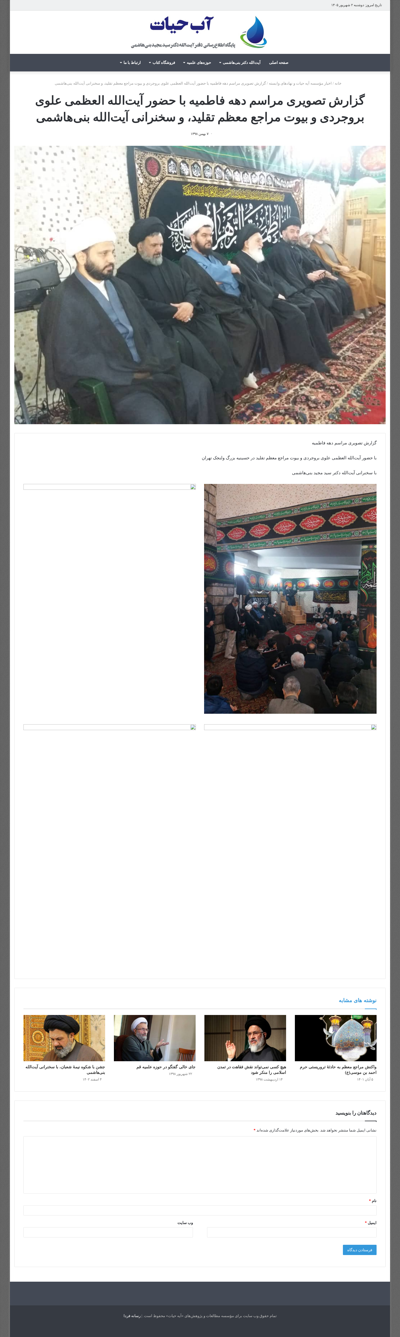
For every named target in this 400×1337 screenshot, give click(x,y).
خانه (338, 83)
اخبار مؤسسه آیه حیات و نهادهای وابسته (300, 83)
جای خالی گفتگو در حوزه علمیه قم (166, 1067)
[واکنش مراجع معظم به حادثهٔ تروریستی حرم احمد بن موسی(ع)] (336, 1038)
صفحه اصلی (278, 62)
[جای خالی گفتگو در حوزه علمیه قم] (155, 1038)
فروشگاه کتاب (164, 62)
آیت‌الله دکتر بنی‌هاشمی (242, 62)
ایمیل (371, 1222)
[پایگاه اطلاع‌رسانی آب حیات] (200, 32)
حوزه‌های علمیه (199, 62)
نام (373, 1201)
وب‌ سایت (185, 1222)
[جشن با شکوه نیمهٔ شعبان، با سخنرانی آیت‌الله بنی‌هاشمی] (64, 1038)
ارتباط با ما (132, 62)
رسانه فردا (132, 1316)
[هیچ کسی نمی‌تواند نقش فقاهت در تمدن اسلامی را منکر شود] (245, 1038)
